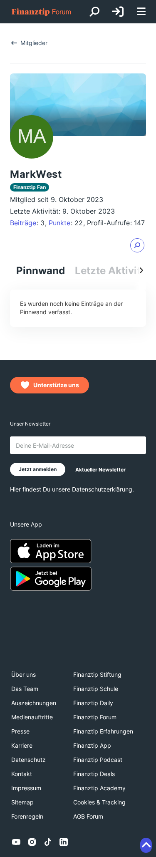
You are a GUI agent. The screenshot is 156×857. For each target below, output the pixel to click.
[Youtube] (16, 842)
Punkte (59, 223)
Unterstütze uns (56, 384)
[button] (137, 245)
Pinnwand (40, 271)
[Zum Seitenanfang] (146, 845)
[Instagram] (32, 842)
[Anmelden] (117, 11)
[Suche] (94, 12)
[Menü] (141, 12)
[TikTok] (48, 842)
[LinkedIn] (64, 842)
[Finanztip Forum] (41, 12)
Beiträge (23, 223)
